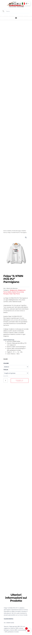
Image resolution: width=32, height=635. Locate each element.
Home (5, 230)
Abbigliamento (13, 290)
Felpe (10, 293)
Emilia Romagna (16, 230)
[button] (16, 17)
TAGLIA (5, 369)
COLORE (6, 363)
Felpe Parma (16, 293)
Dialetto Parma (16, 292)
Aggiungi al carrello (19, 381)
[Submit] (3, 11)
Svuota (5, 376)
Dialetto (10, 230)
